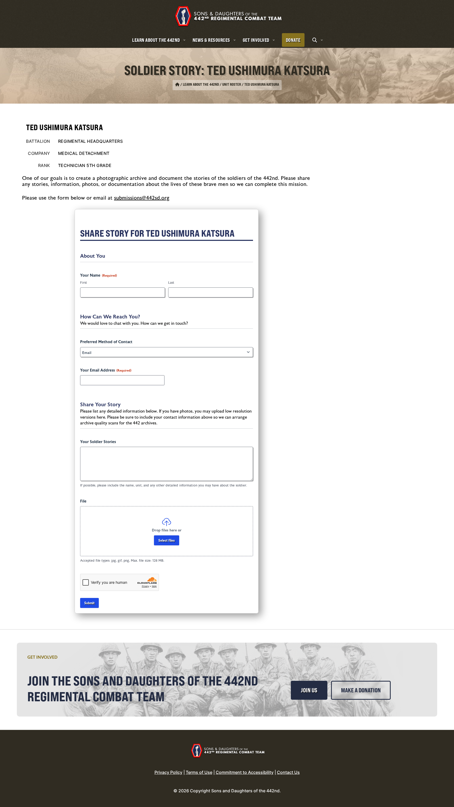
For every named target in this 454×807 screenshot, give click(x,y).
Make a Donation (361, 690)
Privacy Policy (168, 772)
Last (171, 283)
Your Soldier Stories (98, 442)
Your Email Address (105, 370)
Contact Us (288, 772)
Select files (166, 540)
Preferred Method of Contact (106, 342)
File (83, 501)
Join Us (309, 690)
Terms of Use (199, 772)
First (83, 283)
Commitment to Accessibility (245, 772)
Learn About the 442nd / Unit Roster (212, 84)
